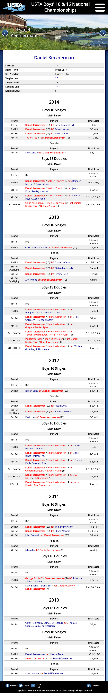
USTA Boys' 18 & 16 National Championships (60, 7)
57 (56, 78)
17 (56, 86)
